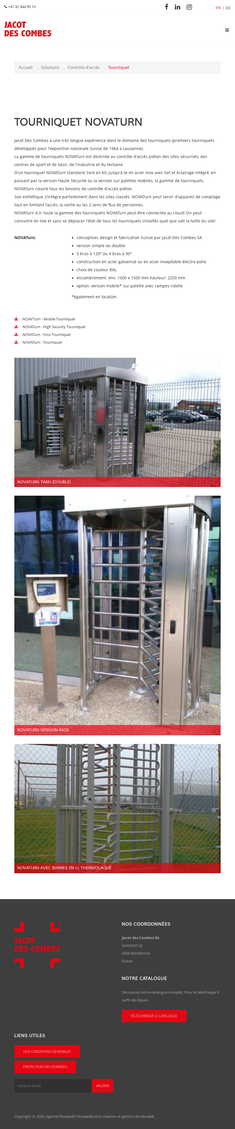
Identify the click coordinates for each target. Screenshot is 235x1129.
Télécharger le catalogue (154, 1015)
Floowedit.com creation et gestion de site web (115, 1116)
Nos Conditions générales (47, 1051)
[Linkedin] (179, 7)
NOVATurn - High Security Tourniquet (53, 326)
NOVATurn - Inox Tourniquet (46, 334)
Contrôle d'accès (84, 67)
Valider (102, 1085)
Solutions (50, 67)
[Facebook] (168, 7)
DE (228, 7)
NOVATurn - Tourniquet (41, 342)
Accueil (26, 67)
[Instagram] (190, 7)
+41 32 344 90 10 (21, 6)
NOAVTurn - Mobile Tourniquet (48, 319)
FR (218, 7)
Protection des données (45, 1066)
